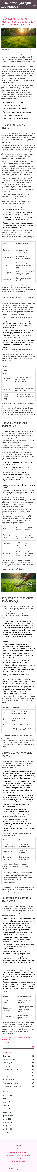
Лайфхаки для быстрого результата (15, 118)
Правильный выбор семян (12, 106)
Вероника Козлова (29, 49)
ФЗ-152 (18, 1158)
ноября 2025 (7, 1126)
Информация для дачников (16, 4)
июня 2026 (6, 1102)
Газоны (5, 1076)
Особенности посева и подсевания (15, 109)
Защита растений (9, 1059)
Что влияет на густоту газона (13, 102)
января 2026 (7, 1119)
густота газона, (6, 1038)
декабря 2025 (7, 1122)
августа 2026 (7, 1095)
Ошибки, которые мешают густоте (14, 115)
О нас (18, 1149)
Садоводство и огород (10, 1069)
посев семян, (6, 1040)
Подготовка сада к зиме (11, 1073)
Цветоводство (8, 1066)
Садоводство (7, 1056)
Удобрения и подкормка (11, 1080)
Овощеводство (8, 1063)
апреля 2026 (7, 1109)
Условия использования (18, 1152)
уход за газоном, (18, 1038)
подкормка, (28, 1038)
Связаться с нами (18, 1161)
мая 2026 (6, 1105)
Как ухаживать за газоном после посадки (17, 112)
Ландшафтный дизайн (10, 1083)
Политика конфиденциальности (18, 1155)
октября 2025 (7, 1129)
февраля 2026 (8, 1116)
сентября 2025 (8, 1132)
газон (33, 62)
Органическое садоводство (12, 1086)
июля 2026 (6, 1099)
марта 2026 (7, 1112)
